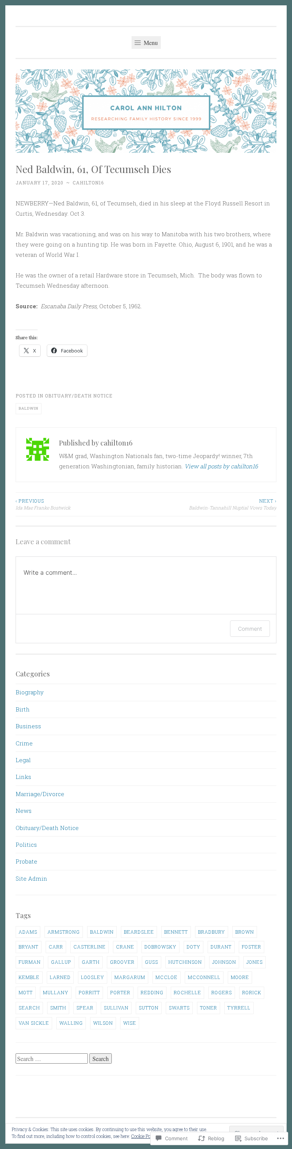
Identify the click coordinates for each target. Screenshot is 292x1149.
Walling (71, 1023)
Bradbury (211, 932)
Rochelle (187, 992)
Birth (23, 709)
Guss (151, 962)
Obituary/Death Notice (79, 396)
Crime (24, 743)
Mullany (55, 992)
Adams (28, 932)
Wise (129, 1023)
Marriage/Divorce (40, 794)
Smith (58, 1008)
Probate (26, 861)
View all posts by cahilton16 (221, 466)
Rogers (221, 992)
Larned (60, 977)
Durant (221, 947)
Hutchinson (185, 962)
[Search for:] (52, 1058)
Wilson (103, 1023)
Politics (26, 844)
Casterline (89, 947)
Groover (122, 962)
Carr (56, 947)
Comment (250, 628)
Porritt (89, 992)
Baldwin (28, 408)
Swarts (179, 1008)
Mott (26, 992)
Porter (120, 992)
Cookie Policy (144, 1136)
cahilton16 (88, 182)
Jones (254, 962)
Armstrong (64, 932)
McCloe (167, 977)
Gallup (61, 962)
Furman (30, 962)
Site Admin (31, 878)
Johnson (224, 962)
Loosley (92, 977)
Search (29, 1008)
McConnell (204, 977)
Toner (208, 1008)
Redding (152, 992)
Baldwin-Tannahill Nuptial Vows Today (232, 504)
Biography (30, 692)
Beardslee (139, 932)
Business (28, 726)
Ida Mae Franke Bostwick (43, 504)
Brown (244, 932)
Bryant (28, 947)
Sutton (149, 1008)
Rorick (251, 992)
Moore (240, 977)
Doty (193, 947)
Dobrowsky (160, 947)
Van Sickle (34, 1023)
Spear (85, 1008)
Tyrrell (239, 1008)
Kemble (29, 977)
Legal (23, 760)
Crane (125, 947)
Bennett (176, 932)
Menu (150, 42)
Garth (91, 962)
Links (23, 776)
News (24, 810)
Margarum (129, 977)
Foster (251, 947)
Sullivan (116, 1008)
